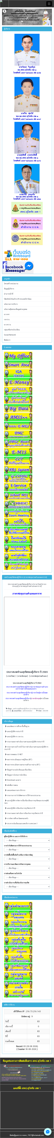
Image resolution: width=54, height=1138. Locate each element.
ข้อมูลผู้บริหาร (9, 289)
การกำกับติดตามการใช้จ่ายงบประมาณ (18, 846)
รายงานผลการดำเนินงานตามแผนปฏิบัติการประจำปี (25, 742)
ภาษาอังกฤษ (22, 676)
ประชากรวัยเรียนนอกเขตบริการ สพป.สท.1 (22, 824)
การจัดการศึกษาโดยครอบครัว (17, 818)
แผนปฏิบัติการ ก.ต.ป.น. (15, 737)
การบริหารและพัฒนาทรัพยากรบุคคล (17, 864)
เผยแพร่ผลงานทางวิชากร (16, 790)
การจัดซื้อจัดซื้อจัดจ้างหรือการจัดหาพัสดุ (18, 855)
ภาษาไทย (37, 584)
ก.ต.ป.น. (7, 319)
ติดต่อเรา (7, 340)
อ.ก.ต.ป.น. (7, 325)
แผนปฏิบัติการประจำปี (15, 731)
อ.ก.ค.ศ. (7, 314)
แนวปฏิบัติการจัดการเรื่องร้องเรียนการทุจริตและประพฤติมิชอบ (26, 802)
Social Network (10, 335)
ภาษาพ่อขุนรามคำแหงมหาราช (30, 586)
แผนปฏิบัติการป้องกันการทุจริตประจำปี (21, 808)
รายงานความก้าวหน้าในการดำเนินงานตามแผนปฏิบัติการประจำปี (26, 748)
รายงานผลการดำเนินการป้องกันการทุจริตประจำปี (25, 813)
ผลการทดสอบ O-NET (15, 754)
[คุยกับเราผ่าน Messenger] (47, 1132)
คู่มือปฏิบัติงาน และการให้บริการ (15, 836)
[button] (6, 17)
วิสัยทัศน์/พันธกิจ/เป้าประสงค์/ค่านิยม (17, 299)
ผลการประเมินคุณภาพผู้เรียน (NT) (19, 760)
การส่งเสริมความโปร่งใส (13, 873)
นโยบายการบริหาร (11, 304)
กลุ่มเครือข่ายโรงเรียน (12, 330)
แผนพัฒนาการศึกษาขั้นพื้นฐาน (18, 726)
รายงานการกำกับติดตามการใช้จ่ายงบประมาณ (24, 795)
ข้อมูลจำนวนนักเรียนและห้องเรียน (19, 770)
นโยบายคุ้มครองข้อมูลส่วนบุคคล (15, 309)
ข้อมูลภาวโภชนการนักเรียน (17, 775)
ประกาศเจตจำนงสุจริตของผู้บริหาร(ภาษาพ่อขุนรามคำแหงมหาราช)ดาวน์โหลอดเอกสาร (27, 688)
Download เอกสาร (14, 780)
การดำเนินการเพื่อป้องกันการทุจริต (16, 883)
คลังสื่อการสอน (12, 785)
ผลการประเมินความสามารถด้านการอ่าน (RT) (23, 765)
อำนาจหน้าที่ (8, 294)
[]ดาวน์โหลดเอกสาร (27, 699)
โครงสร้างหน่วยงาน (11, 284)
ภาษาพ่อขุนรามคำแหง (38, 676)
